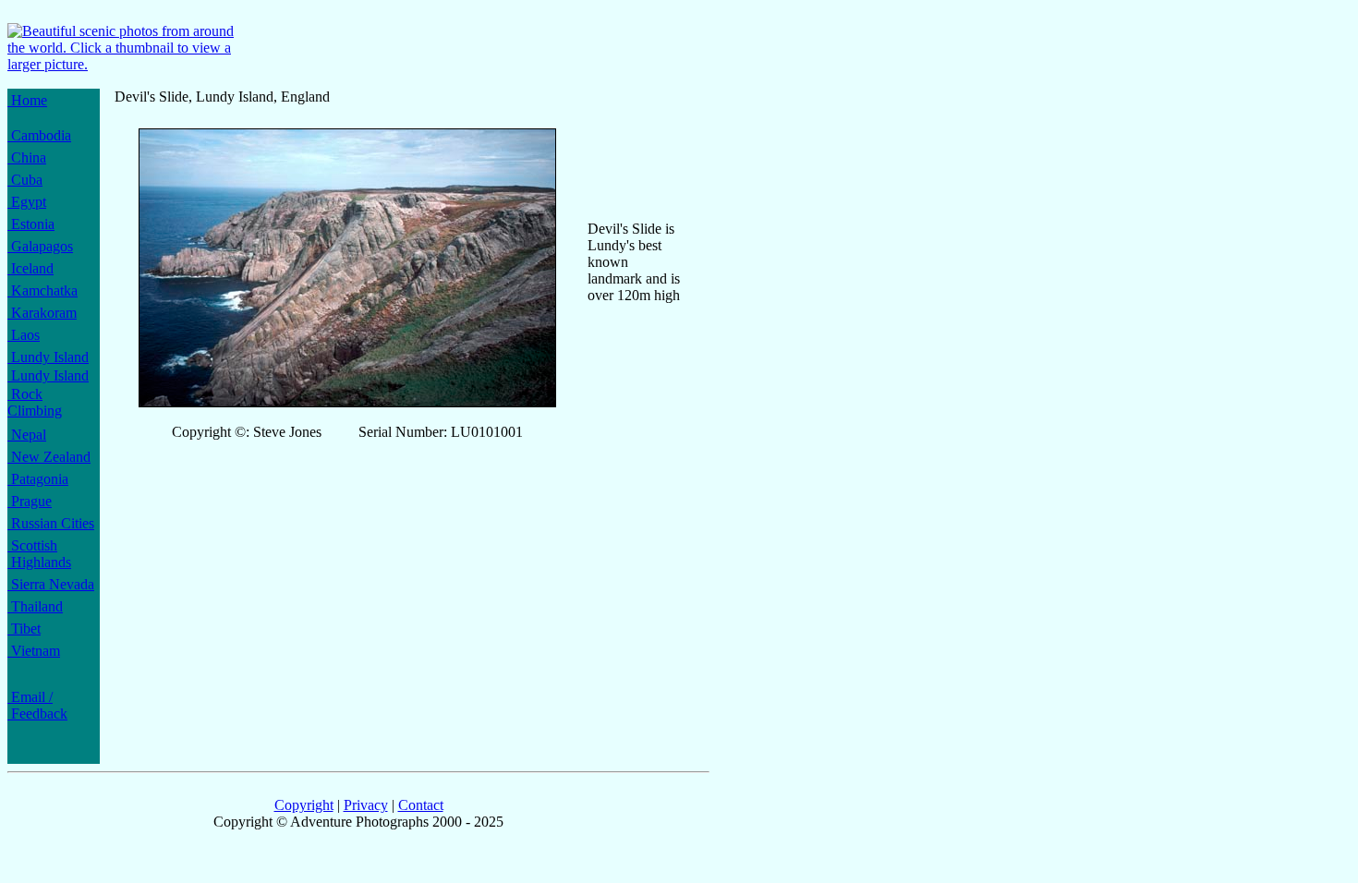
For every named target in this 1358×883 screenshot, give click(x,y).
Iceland (30, 268)
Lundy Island (48, 357)
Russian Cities (50, 523)
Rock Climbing (34, 402)
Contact (420, 805)
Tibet (24, 628)
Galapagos (40, 246)
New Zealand (49, 457)
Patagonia (37, 479)
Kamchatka (42, 290)
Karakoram (42, 313)
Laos (23, 335)
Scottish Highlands (39, 554)
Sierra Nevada (50, 584)
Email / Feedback (37, 705)
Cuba (24, 179)
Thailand (35, 606)
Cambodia (39, 135)
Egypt (26, 202)
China (26, 157)
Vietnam (33, 651)
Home (27, 100)
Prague (29, 501)
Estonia (31, 224)
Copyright (303, 805)
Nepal (26, 434)
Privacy (366, 805)
